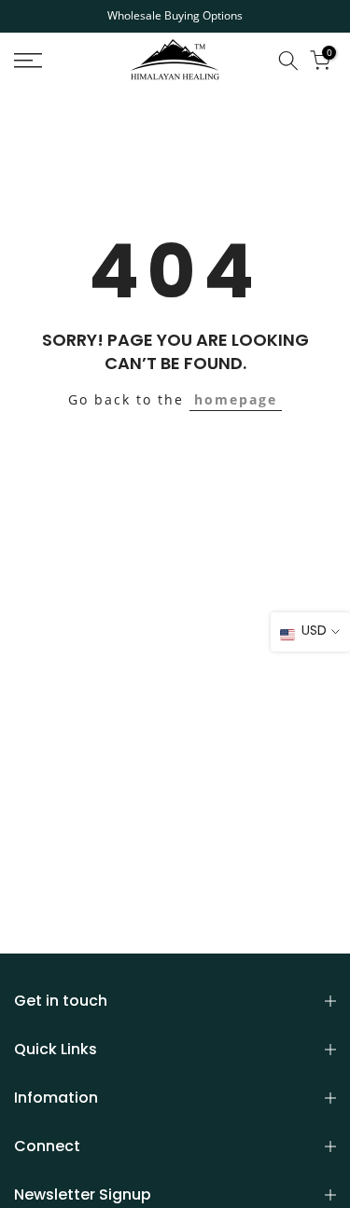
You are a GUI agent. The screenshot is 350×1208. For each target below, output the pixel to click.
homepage (235, 399)
